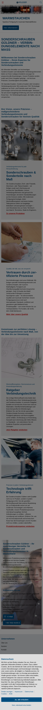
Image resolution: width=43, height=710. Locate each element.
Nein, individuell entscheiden (21, 705)
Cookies (4, 694)
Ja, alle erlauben (21, 700)
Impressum (19, 691)
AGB (10, 694)
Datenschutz (29, 691)
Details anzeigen (7, 691)
